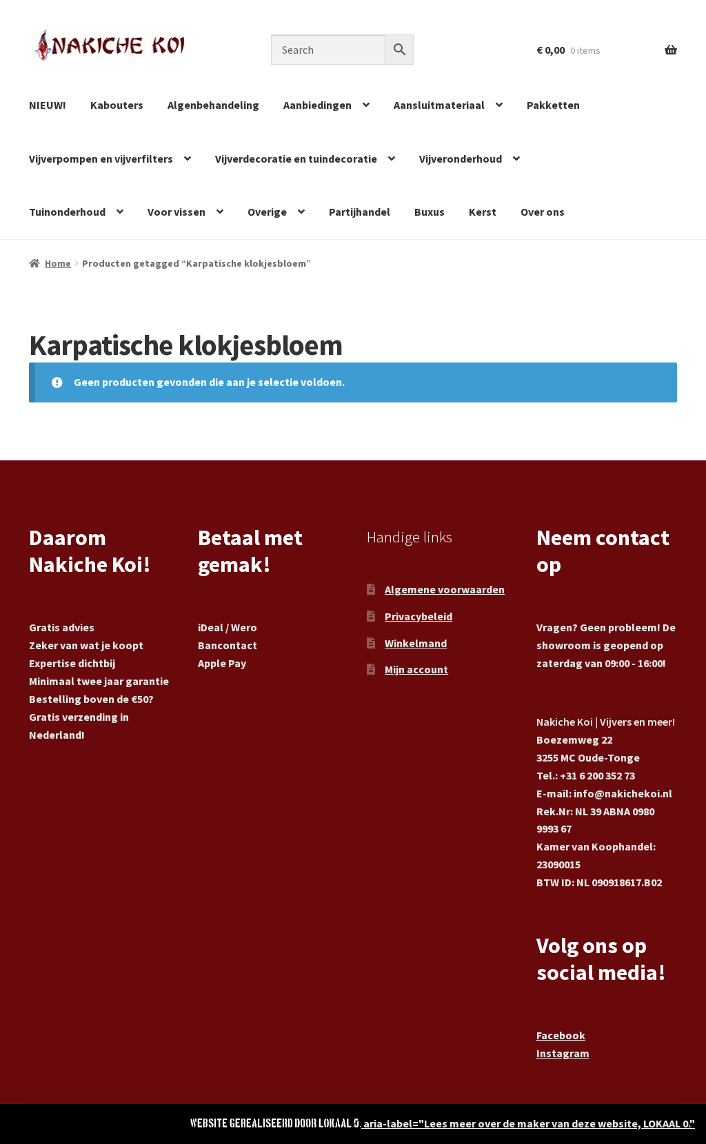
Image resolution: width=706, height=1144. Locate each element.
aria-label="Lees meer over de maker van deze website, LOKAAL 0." (528, 1123)
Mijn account (416, 669)
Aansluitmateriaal (439, 105)
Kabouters (116, 105)
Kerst (482, 211)
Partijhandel (359, 211)
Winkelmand (416, 643)
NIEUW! (47, 105)
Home (58, 263)
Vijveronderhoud (460, 158)
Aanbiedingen (317, 105)
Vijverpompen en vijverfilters (101, 158)
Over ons (543, 211)
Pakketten (553, 105)
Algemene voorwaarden (445, 589)
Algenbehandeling (213, 105)
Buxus (429, 211)
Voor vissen (176, 211)
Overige (267, 211)
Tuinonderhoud (67, 211)
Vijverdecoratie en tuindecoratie (296, 158)
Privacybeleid (418, 616)
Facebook (560, 1035)
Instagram (562, 1053)
